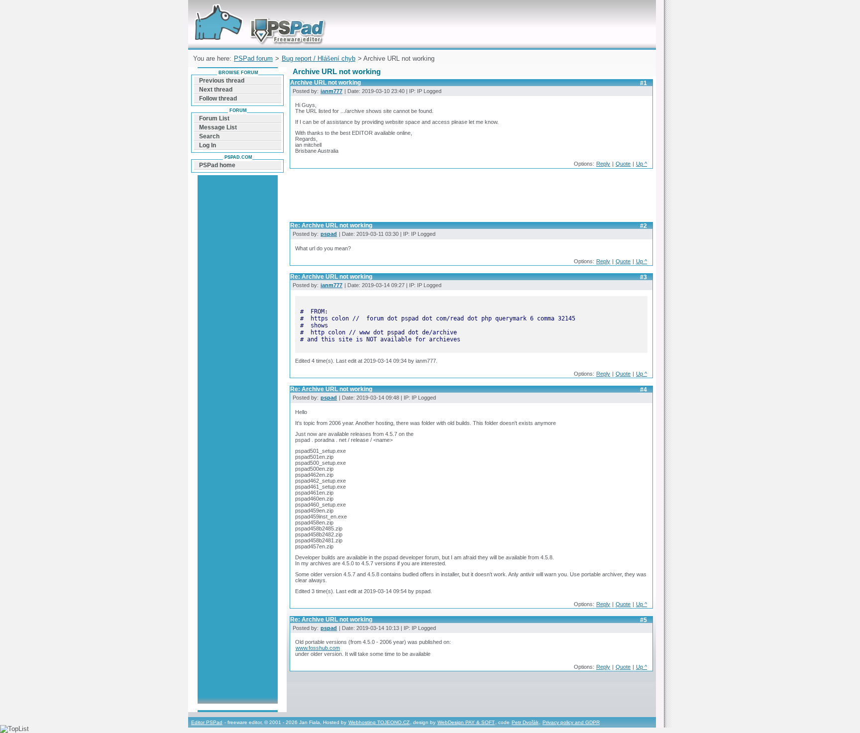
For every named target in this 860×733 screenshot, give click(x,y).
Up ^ (641, 164)
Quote (623, 164)
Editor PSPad (206, 722)
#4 (643, 390)
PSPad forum (253, 58)
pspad (329, 234)
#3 (643, 277)
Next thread (215, 90)
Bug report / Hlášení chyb (318, 58)
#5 (643, 620)
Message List (218, 127)
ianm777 (331, 91)
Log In (207, 145)
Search (209, 136)
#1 (643, 83)
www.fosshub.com (318, 648)
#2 (643, 226)
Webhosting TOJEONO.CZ (379, 722)
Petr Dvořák (525, 722)
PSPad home (217, 165)
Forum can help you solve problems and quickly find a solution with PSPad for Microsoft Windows (257, 11)
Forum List (214, 118)
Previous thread (221, 81)
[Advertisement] (471, 198)
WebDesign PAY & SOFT (466, 722)
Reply (603, 164)
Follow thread (218, 99)
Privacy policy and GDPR (571, 722)
